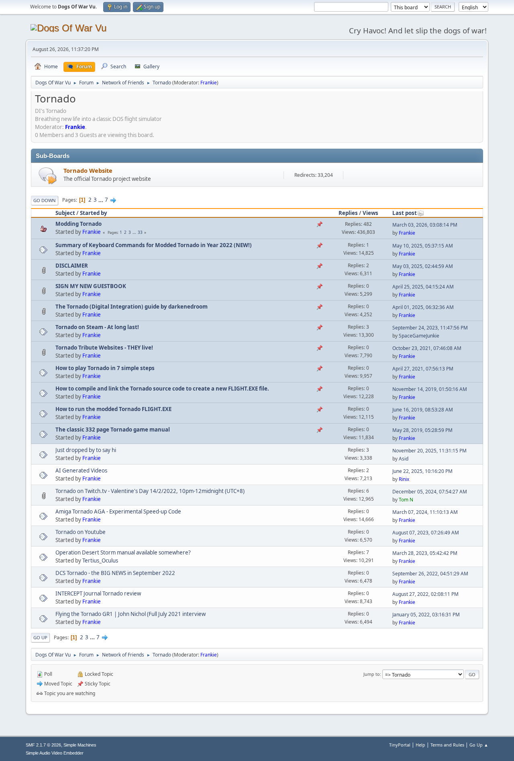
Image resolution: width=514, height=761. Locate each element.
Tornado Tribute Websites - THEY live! (104, 347)
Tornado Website (87, 170)
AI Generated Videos (81, 470)
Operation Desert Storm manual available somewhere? (123, 552)
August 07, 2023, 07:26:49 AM (425, 532)
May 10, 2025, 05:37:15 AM (422, 245)
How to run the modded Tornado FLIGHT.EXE (113, 409)
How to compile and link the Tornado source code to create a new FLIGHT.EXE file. (162, 388)
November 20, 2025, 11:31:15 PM (429, 450)
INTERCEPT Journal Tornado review (98, 593)
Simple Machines (79, 745)
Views (370, 213)
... (101, 199)
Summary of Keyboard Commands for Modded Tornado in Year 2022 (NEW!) (153, 245)
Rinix (404, 479)
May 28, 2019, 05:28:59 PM (422, 430)
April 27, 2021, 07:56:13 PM (422, 368)
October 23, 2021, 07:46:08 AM (426, 348)
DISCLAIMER (71, 265)
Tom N (406, 499)
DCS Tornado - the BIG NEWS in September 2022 (115, 573)
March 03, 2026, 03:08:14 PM (424, 224)
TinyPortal (399, 745)
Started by (93, 213)
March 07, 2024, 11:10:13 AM (425, 512)
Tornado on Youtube (80, 532)
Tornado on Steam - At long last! (97, 327)
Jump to (371, 674)
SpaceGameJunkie (419, 335)
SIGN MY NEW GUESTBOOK (90, 286)
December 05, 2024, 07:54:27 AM (429, 491)
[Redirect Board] (48, 175)
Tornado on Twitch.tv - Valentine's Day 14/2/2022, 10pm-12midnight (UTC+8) (150, 491)
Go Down (44, 200)
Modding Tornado (78, 223)
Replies (348, 213)
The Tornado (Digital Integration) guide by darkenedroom (131, 306)
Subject (65, 213)
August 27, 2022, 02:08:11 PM (425, 594)
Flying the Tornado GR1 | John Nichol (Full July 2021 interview (130, 614)
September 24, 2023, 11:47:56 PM (430, 327)
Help (420, 745)
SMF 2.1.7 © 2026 (43, 745)
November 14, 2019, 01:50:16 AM (429, 389)
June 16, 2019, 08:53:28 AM (422, 409)
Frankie (208, 82)
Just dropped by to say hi (85, 450)
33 (140, 232)
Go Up (40, 637)
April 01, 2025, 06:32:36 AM (423, 307)
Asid (403, 458)
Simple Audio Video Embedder (55, 753)
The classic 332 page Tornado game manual (112, 429)
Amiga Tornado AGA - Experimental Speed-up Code (118, 511)
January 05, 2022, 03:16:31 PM (426, 614)
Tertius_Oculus (100, 560)
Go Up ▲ (478, 745)
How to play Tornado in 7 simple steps (105, 368)
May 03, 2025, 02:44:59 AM (422, 266)
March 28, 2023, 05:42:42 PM (424, 553)
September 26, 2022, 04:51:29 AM (430, 573)
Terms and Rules (447, 745)
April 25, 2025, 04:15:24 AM (423, 286)
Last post (404, 213)
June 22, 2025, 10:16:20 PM (422, 471)
